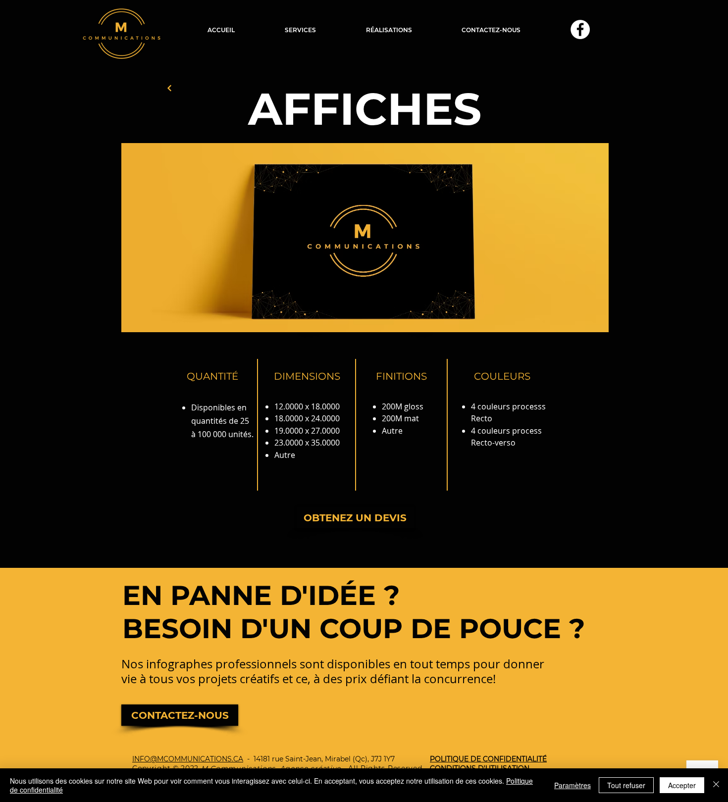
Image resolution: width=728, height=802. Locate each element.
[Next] (169, 88)
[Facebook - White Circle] (580, 29)
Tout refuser (626, 785)
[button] (300, 30)
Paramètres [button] (572, 785)
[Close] (716, 785)
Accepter (682, 785)
